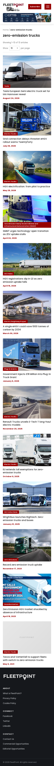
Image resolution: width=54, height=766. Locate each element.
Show (5, 48)
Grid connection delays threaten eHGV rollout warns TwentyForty (25, 140)
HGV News (8, 274)
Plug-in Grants (10, 369)
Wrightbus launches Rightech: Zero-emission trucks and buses (23, 518)
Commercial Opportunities (16, 744)
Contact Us (8, 739)
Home (6, 30)
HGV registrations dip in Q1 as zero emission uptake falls (22, 280)
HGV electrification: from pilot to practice (26, 186)
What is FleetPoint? (12, 693)
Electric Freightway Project (15, 321)
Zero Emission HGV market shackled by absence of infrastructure (25, 611)
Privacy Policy (9, 698)
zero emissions (10, 560)
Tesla (6, 86)
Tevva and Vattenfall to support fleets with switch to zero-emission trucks (25, 658)
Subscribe (35, 6)
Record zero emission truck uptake (22, 564)
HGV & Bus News (11, 512)
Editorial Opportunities (14, 748)
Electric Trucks (10, 134)
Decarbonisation (11, 604)
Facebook (8, 716)
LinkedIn (7, 726)
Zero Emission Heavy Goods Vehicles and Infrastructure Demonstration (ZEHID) (21, 225)
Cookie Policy (9, 703)
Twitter (6, 721)
